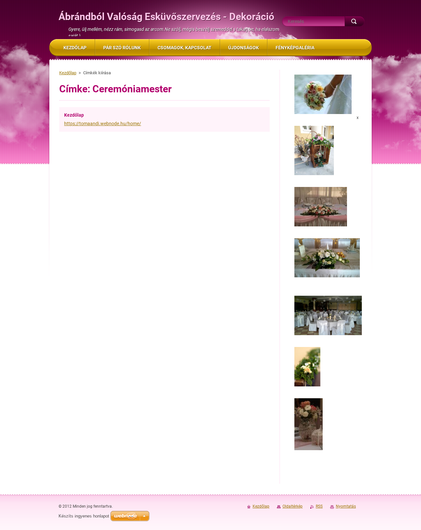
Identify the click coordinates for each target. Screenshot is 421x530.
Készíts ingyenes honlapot (84, 516)
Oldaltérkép (293, 506)
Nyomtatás (346, 506)
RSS (319, 506)
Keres (354, 21)
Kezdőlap (67, 72)
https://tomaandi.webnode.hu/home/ (102, 123)
